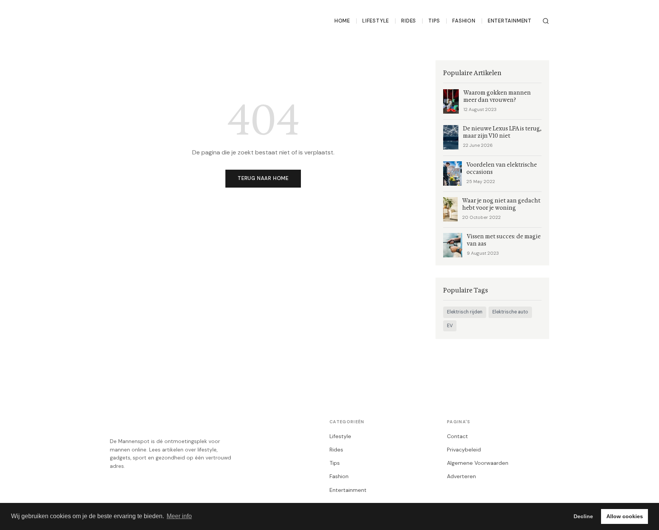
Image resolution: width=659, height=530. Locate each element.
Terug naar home (263, 178)
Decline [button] (583, 516)
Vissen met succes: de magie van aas (504, 240)
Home (342, 21)
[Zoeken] (545, 21)
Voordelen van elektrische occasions (501, 168)
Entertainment (510, 21)
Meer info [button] (179, 516)
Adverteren (461, 476)
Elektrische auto (510, 312)
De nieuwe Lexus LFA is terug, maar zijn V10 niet (502, 132)
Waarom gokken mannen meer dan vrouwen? (497, 96)
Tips (434, 21)
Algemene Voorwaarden (477, 462)
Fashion (464, 21)
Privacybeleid (464, 449)
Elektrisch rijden (464, 312)
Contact (457, 436)
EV (450, 326)
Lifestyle (375, 21)
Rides (408, 21)
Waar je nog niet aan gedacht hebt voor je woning (501, 204)
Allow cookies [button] (624, 516)
